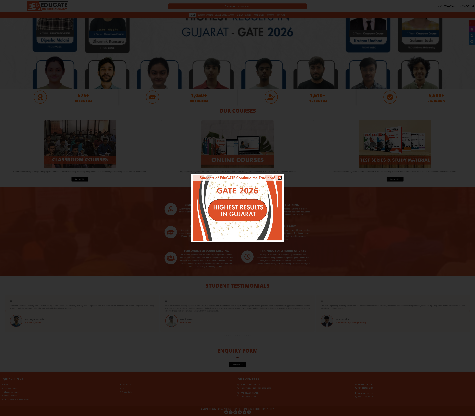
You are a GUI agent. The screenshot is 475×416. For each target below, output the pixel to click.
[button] (279, 177)
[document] (237, 208)
